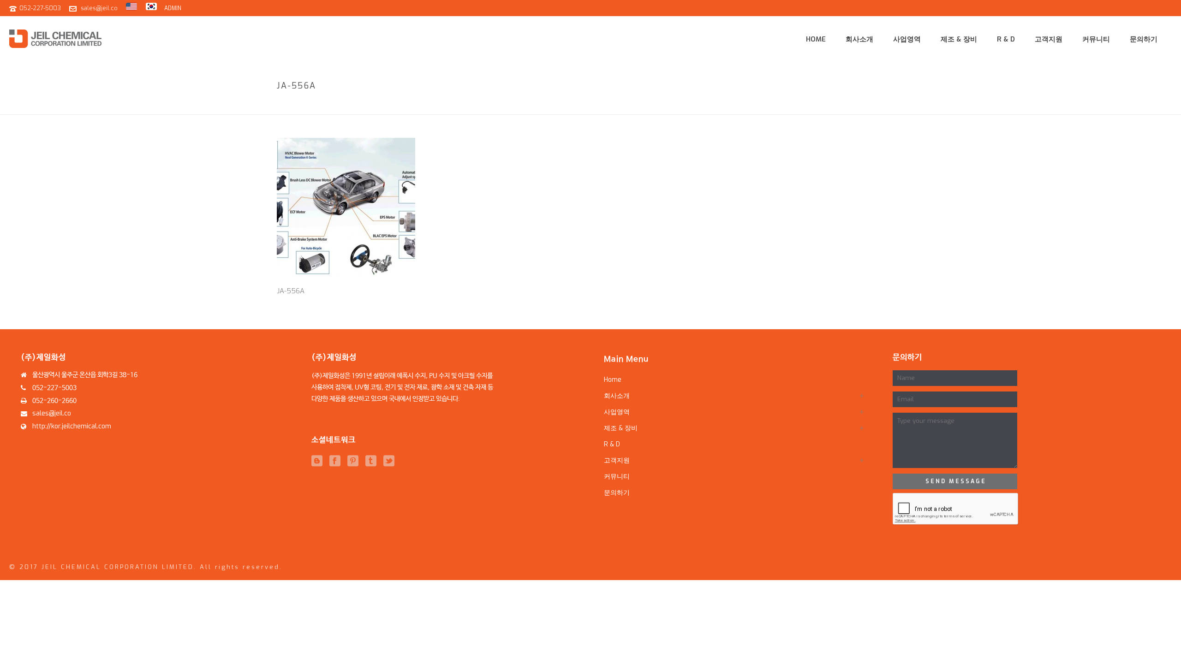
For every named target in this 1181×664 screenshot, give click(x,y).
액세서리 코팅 (853, 105)
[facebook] (334, 461)
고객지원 (1048, 39)
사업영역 (907, 39)
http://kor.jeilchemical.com (71, 426)
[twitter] (388, 461)
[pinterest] (352, 461)
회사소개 (859, 39)
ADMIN (172, 8)
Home (816, 39)
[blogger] (316, 461)
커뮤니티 (1096, 39)
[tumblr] (370, 461)
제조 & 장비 (959, 39)
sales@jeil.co (99, 8)
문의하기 (1143, 39)
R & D (1006, 39)
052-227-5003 (40, 8)
